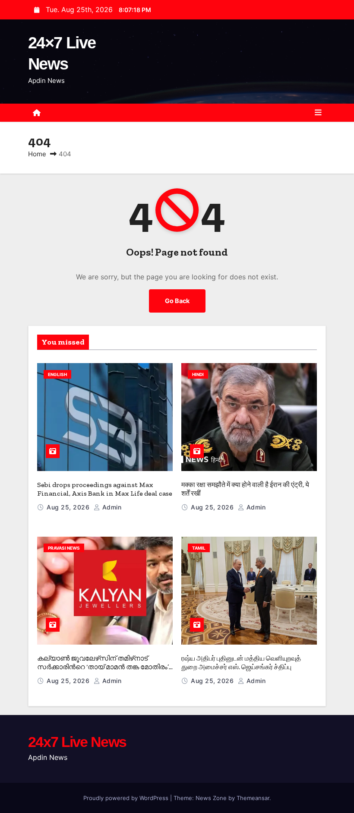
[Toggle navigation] (318, 112)
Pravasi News (64, 547)
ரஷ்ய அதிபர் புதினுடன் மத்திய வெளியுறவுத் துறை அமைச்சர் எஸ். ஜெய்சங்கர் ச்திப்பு (241, 662)
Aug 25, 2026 (69, 507)
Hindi (198, 374)
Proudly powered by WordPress (126, 797)
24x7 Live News (77, 742)
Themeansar (253, 797)
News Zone (211, 797)
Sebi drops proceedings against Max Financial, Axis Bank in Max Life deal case (104, 489)
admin (110, 507)
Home (37, 154)
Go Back (177, 300)
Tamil (198, 547)
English (57, 374)
